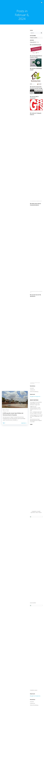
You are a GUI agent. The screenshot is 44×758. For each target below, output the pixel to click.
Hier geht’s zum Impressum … (35, 695)
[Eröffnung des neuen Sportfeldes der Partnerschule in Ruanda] (15, 399)
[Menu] (42, 3)
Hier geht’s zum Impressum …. (35, 396)
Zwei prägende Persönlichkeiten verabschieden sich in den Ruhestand (36, 403)
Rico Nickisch (6, 409)
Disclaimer (32, 388)
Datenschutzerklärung (34, 391)
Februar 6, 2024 (6, 410)
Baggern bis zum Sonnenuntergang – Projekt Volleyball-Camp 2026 (35, 408)
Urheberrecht (32, 389)
